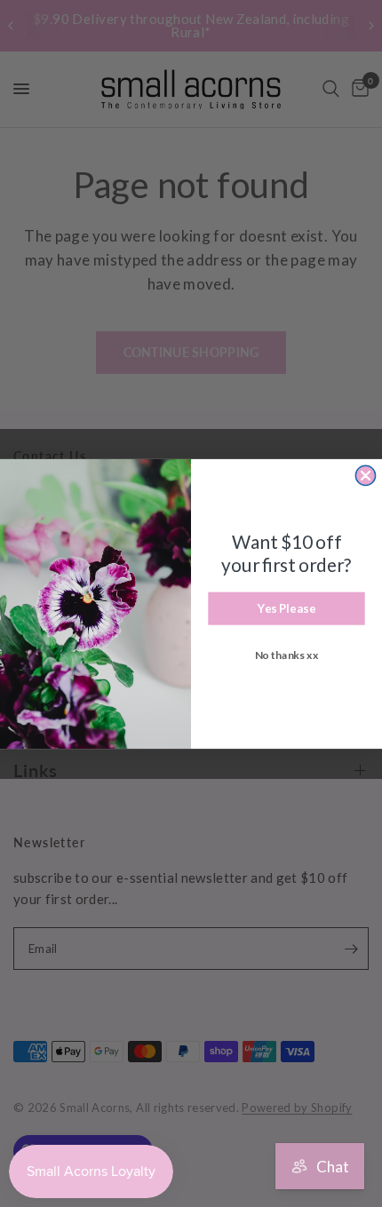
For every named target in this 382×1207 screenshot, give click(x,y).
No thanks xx (287, 653)
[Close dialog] (365, 475)
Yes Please (286, 607)
